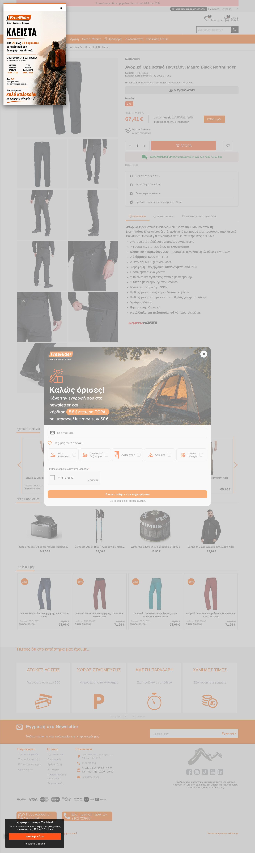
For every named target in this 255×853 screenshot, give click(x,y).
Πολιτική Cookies (43, 829)
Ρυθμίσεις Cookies (35, 843)
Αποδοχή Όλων (35, 836)
